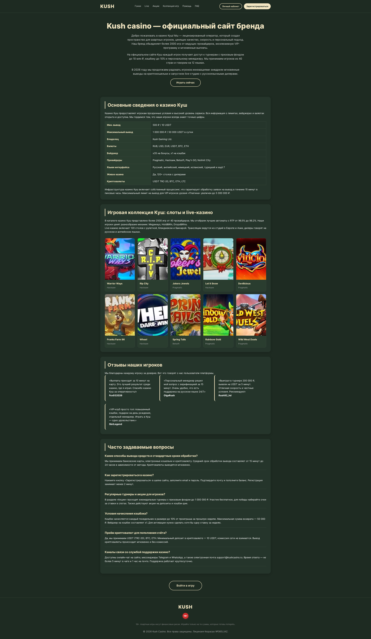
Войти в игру (185, 585)
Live (147, 6)
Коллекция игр (171, 6)
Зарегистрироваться (257, 6)
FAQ (197, 6)
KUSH (107, 6)
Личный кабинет (230, 6)
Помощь (186, 6)
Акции (156, 6)
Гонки (138, 6)
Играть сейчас (185, 82)
